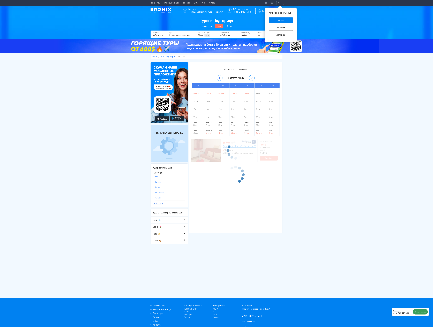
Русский (281, 20)
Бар (156, 176)
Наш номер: (396, 311)
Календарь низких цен (171, 3)
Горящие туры (155, 3)
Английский (280, 35)
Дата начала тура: (204, 33)
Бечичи (158, 182)
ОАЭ (214, 311)
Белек (186, 311)
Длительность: (224, 33)
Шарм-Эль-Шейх (190, 309)
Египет (215, 314)
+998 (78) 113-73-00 (242, 11)
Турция (215, 309)
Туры (219, 26)
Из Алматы (243, 69)
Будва (157, 187)
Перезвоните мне (420, 312)
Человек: (259, 33)
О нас (204, 3)
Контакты (212, 3)
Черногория (170, 57)
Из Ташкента (229, 69)
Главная (154, 57)
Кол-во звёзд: (245, 33)
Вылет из (156, 33)
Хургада (187, 317)
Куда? (171, 33)
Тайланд (216, 317)
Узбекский (281, 27)
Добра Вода (159, 192)
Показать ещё (158, 203)
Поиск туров (186, 3)
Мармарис (188, 314)
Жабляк (158, 197)
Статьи (196, 3)
